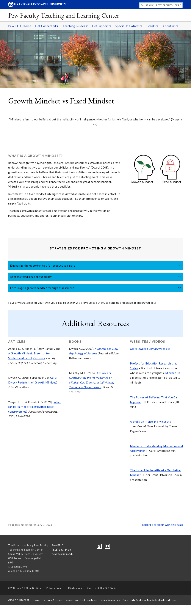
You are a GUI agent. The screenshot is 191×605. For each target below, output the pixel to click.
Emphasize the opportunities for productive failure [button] (43, 265)
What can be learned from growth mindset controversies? (34, 406)
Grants (151, 26)
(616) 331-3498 (61, 549)
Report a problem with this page (162, 524)
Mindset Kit (173, 373)
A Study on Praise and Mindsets (150, 421)
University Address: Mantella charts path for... (150, 599)
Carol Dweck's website (150, 348)
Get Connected (46, 26)
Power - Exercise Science (47, 599)
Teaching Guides (74, 26)
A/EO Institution (24, 588)
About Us (169, 26)
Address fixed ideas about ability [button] (31, 276)
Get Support (100, 26)
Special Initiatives (127, 26)
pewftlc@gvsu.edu (62, 553)
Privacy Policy (54, 588)
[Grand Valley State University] (37, 6)
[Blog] (100, 546)
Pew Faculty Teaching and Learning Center (63, 15)
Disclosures (75, 588)
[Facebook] (107, 546)
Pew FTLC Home (19, 26)
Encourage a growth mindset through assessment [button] (42, 288)
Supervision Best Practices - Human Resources (93, 599)
